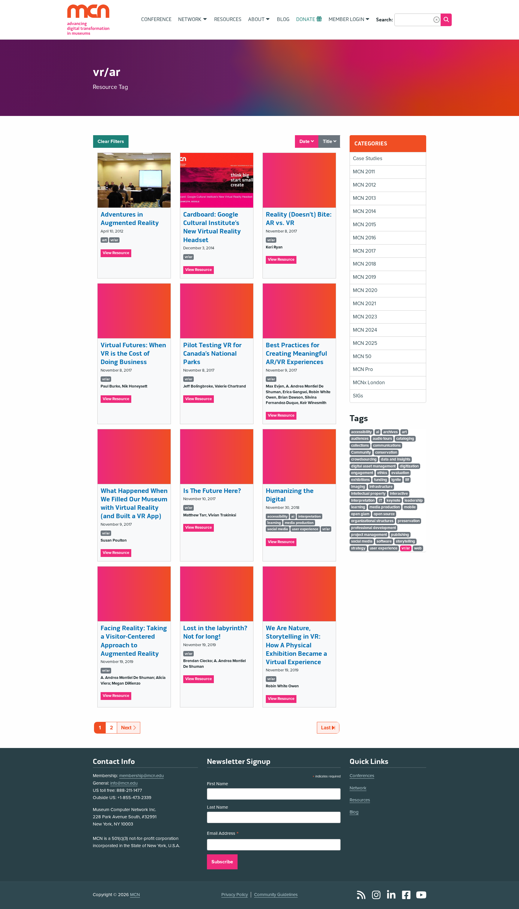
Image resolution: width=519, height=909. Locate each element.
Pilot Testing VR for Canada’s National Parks (212, 353)
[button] (436, 20)
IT (380, 500)
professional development (373, 527)
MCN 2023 (365, 317)
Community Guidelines (276, 894)
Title (328, 141)
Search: (384, 19)
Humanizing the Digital (290, 495)
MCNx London (369, 382)
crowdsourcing (364, 459)
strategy (358, 548)
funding (380, 479)
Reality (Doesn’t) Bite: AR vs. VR (299, 219)
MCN (135, 894)
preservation (409, 520)
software (384, 541)
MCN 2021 (364, 303)
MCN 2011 (364, 172)
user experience (305, 529)
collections (360, 445)
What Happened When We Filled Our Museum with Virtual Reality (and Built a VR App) (134, 503)
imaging (358, 486)
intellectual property (368, 493)
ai (292, 516)
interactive (399, 493)
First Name (217, 783)
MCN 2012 (364, 185)
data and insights (395, 459)
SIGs (358, 396)
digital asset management (373, 466)
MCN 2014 (364, 211)
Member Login (346, 19)
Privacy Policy (234, 894)
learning (274, 523)
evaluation (400, 472)
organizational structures (372, 520)
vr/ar (114, 240)
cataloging (405, 438)
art (104, 240)
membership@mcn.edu (141, 775)
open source (384, 514)
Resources (360, 800)
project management (369, 534)
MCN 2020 (365, 290)
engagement (362, 472)
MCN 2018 (364, 264)
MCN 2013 (364, 198)
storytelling (405, 541)
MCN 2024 (365, 330)
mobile (410, 507)
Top (505, 897)
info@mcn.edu (124, 783)
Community (361, 452)
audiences (360, 438)
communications (387, 445)
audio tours (382, 438)
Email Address (223, 834)
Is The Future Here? (212, 491)
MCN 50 (362, 356)
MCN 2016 (364, 238)
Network (358, 788)
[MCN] (88, 20)
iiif (407, 479)
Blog (354, 812)
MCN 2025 (365, 343)
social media (277, 529)
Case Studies (367, 158)
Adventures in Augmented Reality (130, 219)
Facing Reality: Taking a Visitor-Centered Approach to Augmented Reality (134, 641)
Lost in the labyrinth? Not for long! (215, 632)
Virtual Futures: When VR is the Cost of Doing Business (133, 353)
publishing (400, 534)
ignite (396, 479)
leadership (414, 500)
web (418, 548)
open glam (360, 514)
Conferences (362, 775)
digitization (409, 466)
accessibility (277, 516)
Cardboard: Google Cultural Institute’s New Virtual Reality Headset (212, 227)
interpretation (309, 516)
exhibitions (360, 479)
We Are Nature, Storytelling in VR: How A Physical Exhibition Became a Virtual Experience (296, 645)
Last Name (217, 807)
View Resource (117, 253)
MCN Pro (363, 369)
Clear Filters (111, 141)
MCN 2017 (364, 251)
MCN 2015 (364, 224)
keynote (393, 500)
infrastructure (381, 486)
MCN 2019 (364, 277)
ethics (382, 472)
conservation (386, 452)
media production (299, 523)
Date (305, 141)
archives (390, 432)
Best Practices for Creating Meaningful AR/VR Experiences (296, 353)
